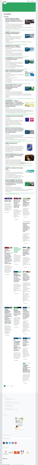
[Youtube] (16, 443)
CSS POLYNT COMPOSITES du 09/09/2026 (12, 402)
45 (10, 385)
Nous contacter (15, 464)
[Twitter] (10, 443)
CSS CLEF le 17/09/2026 (9, 406)
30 (8, 385)
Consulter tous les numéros (19, 429)
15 (6, 385)
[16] (13, 386)
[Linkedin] (13, 443)
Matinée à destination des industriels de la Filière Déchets (17, 250)
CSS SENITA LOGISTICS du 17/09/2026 (11, 409)
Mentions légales (20, 464)
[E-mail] (4, 443)
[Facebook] (7, 443)
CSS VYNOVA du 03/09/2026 (10, 399)
